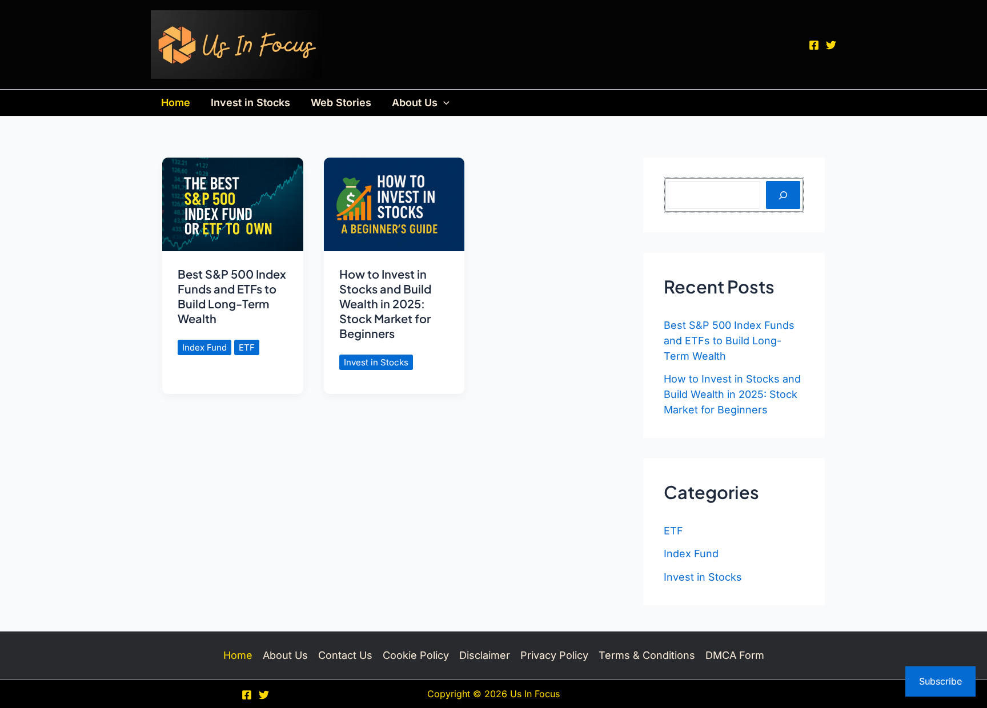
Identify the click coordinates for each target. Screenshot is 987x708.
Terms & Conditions (647, 655)
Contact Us (345, 655)
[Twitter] (831, 45)
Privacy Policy (554, 655)
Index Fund (204, 347)
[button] (444, 103)
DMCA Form (734, 655)
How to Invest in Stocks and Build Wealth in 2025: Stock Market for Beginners (385, 303)
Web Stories (341, 102)
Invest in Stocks (250, 102)
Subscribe (940, 681)
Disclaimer (484, 655)
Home (175, 102)
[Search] (783, 195)
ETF (247, 347)
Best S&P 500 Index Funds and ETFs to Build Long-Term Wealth (232, 296)
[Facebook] (814, 45)
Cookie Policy (416, 655)
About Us (415, 102)
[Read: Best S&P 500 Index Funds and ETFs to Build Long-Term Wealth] (232, 204)
